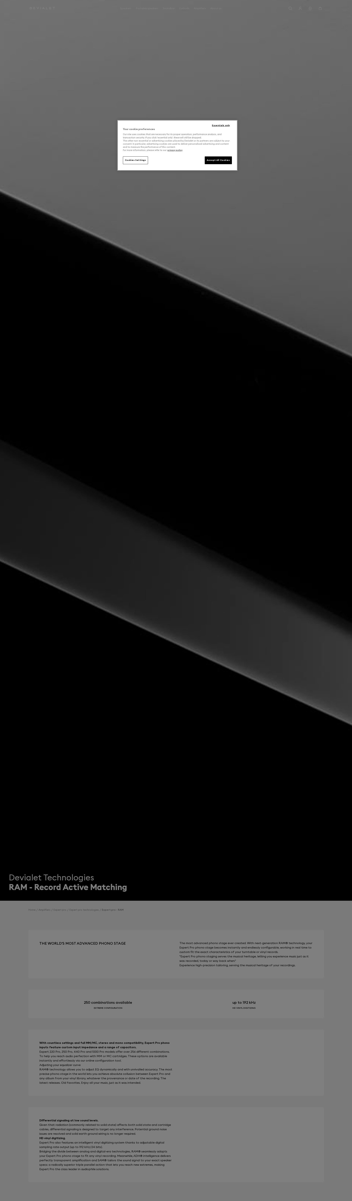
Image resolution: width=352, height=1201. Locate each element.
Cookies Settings (135, 160)
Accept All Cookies (218, 160)
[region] (177, 145)
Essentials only (221, 125)
